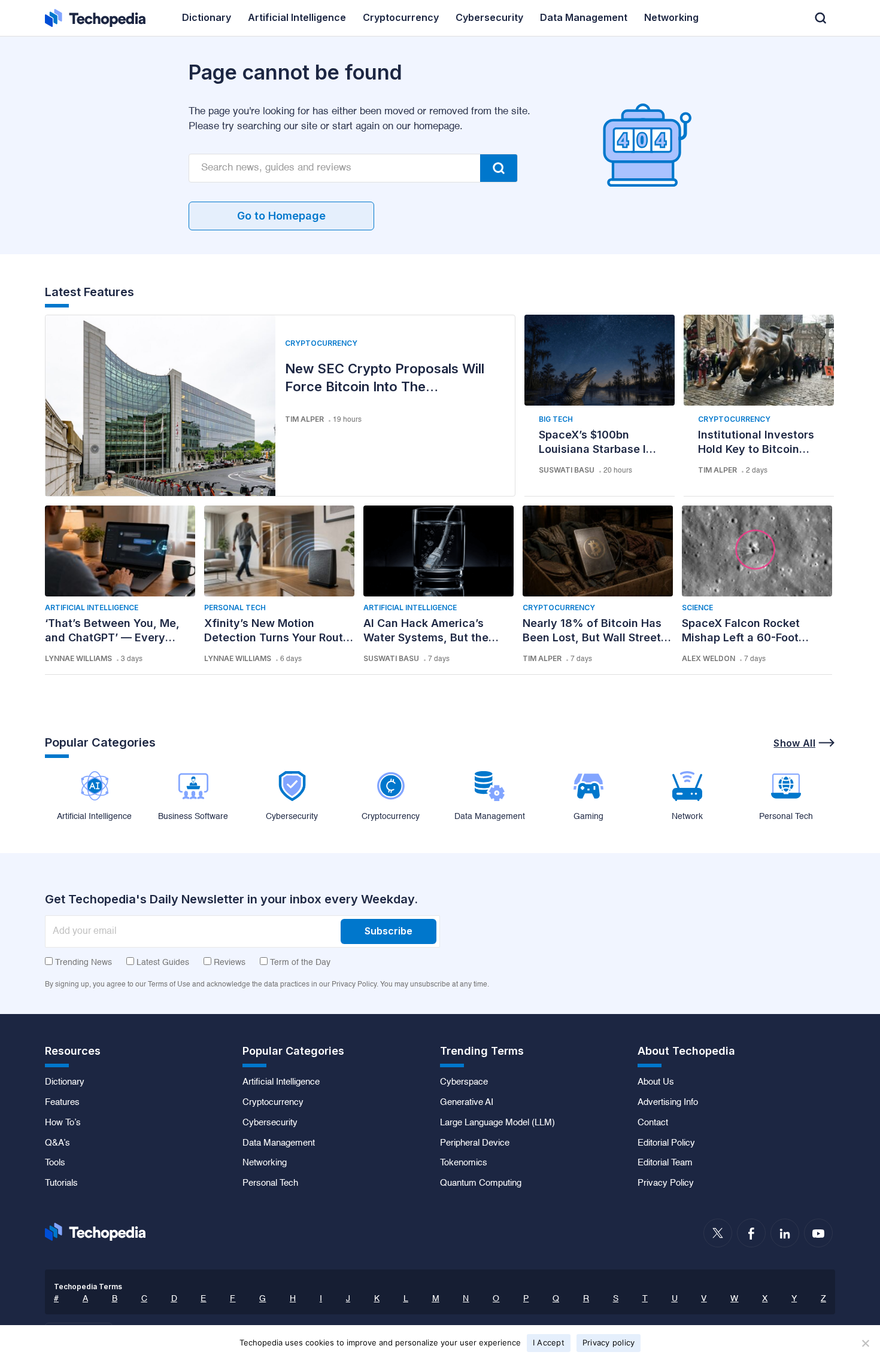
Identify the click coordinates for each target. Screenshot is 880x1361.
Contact (653, 1123)
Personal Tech (235, 607)
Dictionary (64, 1082)
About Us (656, 1082)
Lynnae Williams (78, 658)
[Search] (498, 168)
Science (697, 607)
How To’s (63, 1123)
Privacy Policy (666, 1183)
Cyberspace (464, 1082)
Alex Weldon (708, 658)
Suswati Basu (566, 469)
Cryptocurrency (321, 343)
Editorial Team (665, 1163)
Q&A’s (57, 1143)
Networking (264, 1163)
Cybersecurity (270, 1123)
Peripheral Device (474, 1143)
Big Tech (556, 419)
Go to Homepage (281, 215)
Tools (55, 1163)
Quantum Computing (480, 1183)
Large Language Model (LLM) (497, 1123)
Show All (794, 743)
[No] (865, 1343)
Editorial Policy (666, 1143)
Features (62, 1102)
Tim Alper (304, 419)
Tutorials (61, 1183)
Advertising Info (668, 1102)
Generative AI (466, 1102)
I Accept (549, 1342)
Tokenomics (463, 1163)
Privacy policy (608, 1342)
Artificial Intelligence (91, 607)
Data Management (278, 1143)
